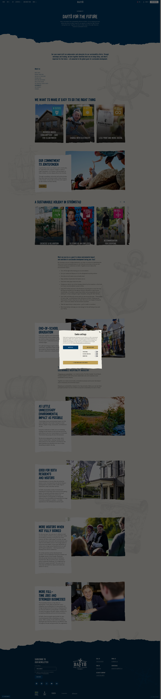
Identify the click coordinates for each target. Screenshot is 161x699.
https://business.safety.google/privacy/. (82, 343)
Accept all (70, 347)
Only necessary (90, 347)
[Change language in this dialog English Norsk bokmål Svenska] (99, 332)
